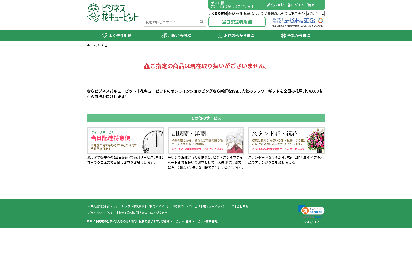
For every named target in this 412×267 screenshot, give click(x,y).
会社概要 (242, 206)
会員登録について (276, 13)
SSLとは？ (311, 222)
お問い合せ (193, 206)
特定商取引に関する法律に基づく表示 (143, 212)
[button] (311, 211)
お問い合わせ (315, 13)
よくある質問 (217, 13)
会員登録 (277, 4)
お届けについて (253, 13)
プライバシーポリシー (102, 212)
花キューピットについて (218, 206)
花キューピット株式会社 (201, 221)
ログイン (297, 4)
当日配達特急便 (237, 22)
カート (316, 4)
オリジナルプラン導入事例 (127, 206)
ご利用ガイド (297, 13)
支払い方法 (235, 13)
